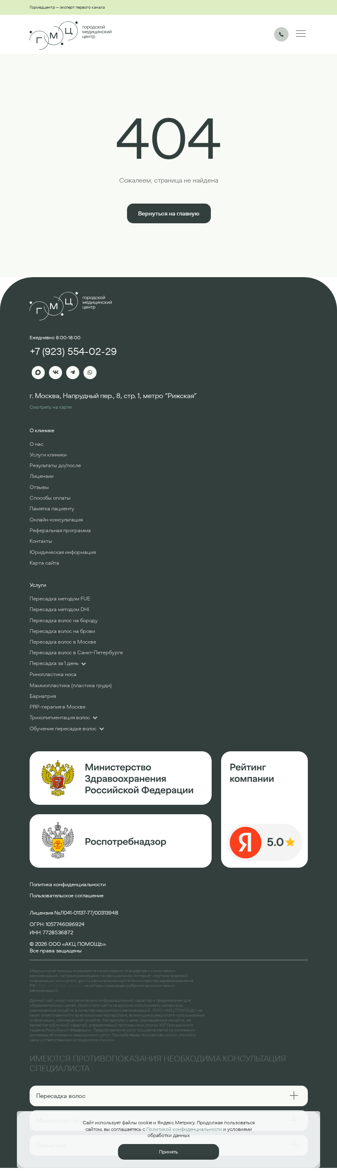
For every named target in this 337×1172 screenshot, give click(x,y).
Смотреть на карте (51, 407)
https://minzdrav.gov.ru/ (59, 985)
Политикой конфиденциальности (184, 1129)
